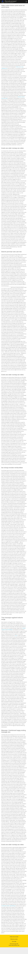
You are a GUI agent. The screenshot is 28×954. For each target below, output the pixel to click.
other (16, 635)
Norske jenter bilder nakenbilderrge (8, 905)
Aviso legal (14, 941)
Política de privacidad (14, 936)
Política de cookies (14, 939)
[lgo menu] (8, 1)
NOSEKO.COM (16, 945)
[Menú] (26, 1)
